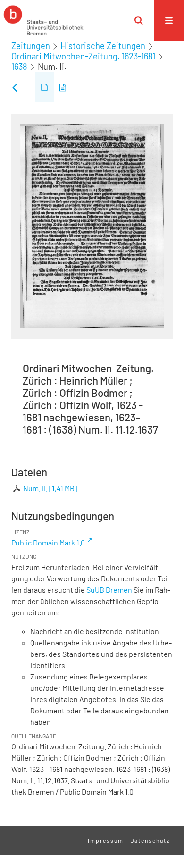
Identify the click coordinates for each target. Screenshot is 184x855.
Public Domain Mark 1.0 (48, 542)
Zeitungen (30, 46)
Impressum (106, 840)
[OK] (139, 20)
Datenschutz (150, 840)
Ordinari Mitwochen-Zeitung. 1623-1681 (83, 56)
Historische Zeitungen (102, 46)
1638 (19, 66)
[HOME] (43, 20)
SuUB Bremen (109, 589)
